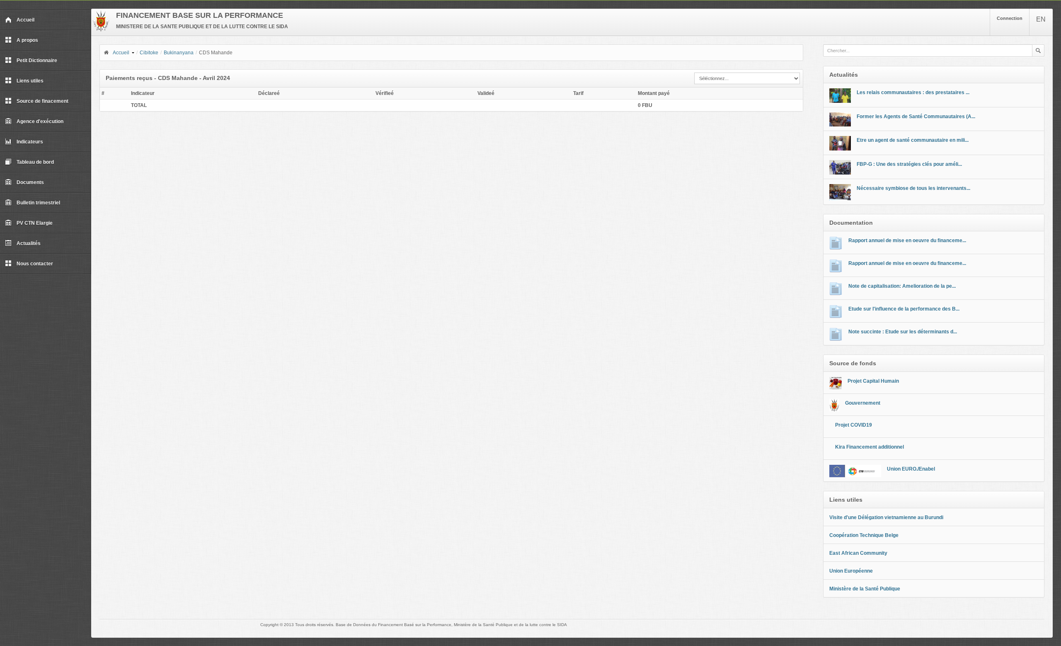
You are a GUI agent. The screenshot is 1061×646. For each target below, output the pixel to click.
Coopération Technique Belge (864, 535)
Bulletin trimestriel (38, 203)
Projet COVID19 (853, 425)
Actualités (29, 243)
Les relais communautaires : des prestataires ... (913, 92)
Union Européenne (851, 571)
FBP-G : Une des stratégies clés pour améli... (909, 164)
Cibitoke (149, 53)
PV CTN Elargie (35, 223)
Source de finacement (42, 101)
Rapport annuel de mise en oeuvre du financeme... (907, 240)
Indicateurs (30, 142)
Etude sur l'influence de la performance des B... (903, 309)
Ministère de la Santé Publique (864, 589)
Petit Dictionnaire (37, 60)
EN (1041, 19)
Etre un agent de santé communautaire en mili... (913, 140)
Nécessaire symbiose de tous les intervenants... (913, 188)
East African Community (858, 553)
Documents (30, 182)
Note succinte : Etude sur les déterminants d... (902, 332)
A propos (27, 40)
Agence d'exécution (40, 121)
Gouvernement (862, 403)
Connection (1009, 18)
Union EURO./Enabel (911, 469)
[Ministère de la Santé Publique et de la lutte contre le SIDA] (100, 30)
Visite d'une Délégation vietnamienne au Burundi (886, 517)
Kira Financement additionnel (869, 447)
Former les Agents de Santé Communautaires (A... (916, 116)
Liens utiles (30, 81)
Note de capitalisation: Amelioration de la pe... (902, 286)
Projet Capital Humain (873, 381)
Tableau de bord (35, 162)
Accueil (25, 20)
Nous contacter (35, 264)
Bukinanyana (179, 53)
